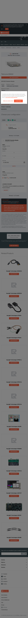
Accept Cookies (18, 100)
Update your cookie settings (8, 100)
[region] (14, 97)
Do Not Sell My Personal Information (11, 97)
